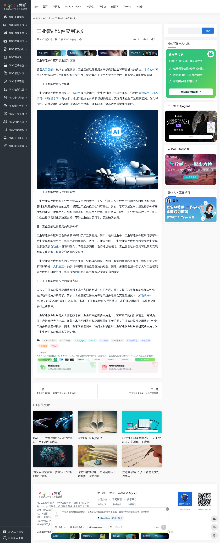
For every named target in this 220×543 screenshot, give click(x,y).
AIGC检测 (49, 517)
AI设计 (44, 513)
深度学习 (53, 98)
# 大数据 (104, 340)
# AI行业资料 (50, 340)
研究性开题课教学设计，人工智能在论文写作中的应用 (141, 440)
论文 (149, 69)
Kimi (39, 524)
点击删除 (149, 355)
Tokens (127, 6)
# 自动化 (43, 345)
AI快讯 (56, 6)
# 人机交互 (80, 340)
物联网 (145, 295)
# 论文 (54, 345)
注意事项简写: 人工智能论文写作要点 (141, 474)
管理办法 (102, 499)
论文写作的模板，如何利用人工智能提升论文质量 (97, 474)
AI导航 (49, 520)
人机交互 (58, 266)
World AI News (73, 6)
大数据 (143, 93)
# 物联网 (146, 340)
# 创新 (92, 340)
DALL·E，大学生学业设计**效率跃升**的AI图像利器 (53, 440)
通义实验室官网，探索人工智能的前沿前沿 (52, 474)
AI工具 (40, 355)
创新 (80, 272)
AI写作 (49, 509)
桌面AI (114, 6)
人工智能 (47, 69)
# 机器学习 (117, 340)
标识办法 (102, 504)
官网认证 (117, 499)
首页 (45, 6)
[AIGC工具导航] (50, 495)
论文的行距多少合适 (90, 438)
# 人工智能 (65, 340)
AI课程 (90, 6)
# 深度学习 (132, 340)
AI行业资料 (47, 18)
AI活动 (102, 6)
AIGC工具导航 (135, 355)
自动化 (54, 246)
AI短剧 (139, 6)
